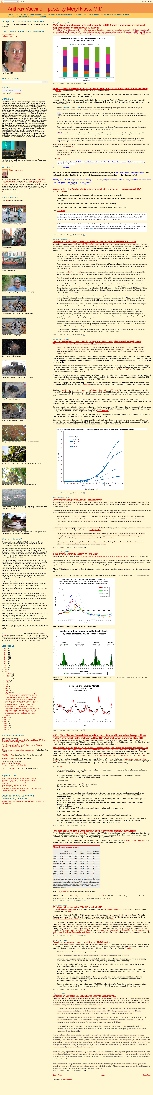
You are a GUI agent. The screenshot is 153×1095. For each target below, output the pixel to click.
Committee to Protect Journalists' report (67, 919)
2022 (6, 655)
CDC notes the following (60, 344)
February (8, 692)
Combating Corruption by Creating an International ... (21, 699)
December (9, 673)
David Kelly (57, 740)
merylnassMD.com (8, 35)
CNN (58, 158)
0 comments (79, 83)
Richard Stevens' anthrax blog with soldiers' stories (18, 780)
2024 (6, 651)
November (9, 675)
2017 (6, 665)
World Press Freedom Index (66, 909)
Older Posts (147, 1075)
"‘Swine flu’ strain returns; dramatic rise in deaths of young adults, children (103, 556)
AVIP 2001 (5, 783)
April (7, 688)
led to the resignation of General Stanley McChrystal (123, 930)
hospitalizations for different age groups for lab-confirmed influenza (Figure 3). (90, 390)
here (69, 911)
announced (132, 896)
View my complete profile (10, 192)
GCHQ (78, 108)
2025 (6, 649)
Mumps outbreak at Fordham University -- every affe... (21, 697)
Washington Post (95, 530)
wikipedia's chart (63, 891)
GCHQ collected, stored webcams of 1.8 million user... (21, 696)
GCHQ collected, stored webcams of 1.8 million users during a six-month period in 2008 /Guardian (100, 88)
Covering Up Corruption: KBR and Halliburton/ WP (77, 499)
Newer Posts (57, 1075)
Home (102, 1075)
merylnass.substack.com (10, 36)
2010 (6, 724)
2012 (6, 719)
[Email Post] (84, 83)
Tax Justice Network (74, 272)
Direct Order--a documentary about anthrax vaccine (19, 778)
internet (66, 110)
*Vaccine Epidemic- (8, 768)
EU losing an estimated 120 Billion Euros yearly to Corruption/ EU (84, 996)
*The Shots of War (8, 755)
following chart (82, 833)
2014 (6, 671)
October (8, 677)
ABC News (61, 191)
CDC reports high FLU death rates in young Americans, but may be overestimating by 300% (97, 341)
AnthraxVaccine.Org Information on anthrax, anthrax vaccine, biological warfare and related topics (22, 789)
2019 (6, 661)
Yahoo (60, 115)
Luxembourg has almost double (135, 840)
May (7, 686)
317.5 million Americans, (123, 369)
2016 (6, 667)
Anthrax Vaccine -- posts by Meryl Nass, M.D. (56, 9)
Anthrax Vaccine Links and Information (14, 785)
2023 (6, 653)
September (9, 679)
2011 (5, 721)
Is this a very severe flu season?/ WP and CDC (75, 554)
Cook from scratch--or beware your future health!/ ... (20, 712)
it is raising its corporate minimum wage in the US (87, 896)
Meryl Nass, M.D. (17, 170)
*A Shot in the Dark (8, 758)
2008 (6, 728)
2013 (6, 717)
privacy (111, 129)
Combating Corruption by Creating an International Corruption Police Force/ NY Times (94, 241)
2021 (6, 657)
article (58, 91)
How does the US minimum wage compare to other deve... (22, 708)
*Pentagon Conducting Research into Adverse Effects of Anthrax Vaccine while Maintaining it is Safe (23, 741)
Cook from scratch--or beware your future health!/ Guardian (81, 942)
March (8, 690)
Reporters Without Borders (114, 909)
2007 (6, 730)
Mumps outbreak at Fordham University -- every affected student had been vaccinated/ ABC (97, 189)
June (7, 684)
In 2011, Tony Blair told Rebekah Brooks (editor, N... (20, 706)
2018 (6, 663)
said (91, 228)
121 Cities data (103, 411)
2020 (6, 659)
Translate (17, 93)
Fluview (87, 384)
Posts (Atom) (67, 1080)
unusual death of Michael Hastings (77, 930)
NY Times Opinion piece (92, 244)
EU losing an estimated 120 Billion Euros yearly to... (21, 713)
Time (71, 146)
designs (4, 635)
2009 (6, 725)
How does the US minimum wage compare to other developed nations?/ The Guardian (94, 830)
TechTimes (61, 211)
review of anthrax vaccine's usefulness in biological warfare (21, 182)
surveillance (66, 108)
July (7, 682)
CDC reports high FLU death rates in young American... (21, 701)
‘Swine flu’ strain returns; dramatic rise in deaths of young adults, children (104, 30)
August (7, 681)
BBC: (61, 766)
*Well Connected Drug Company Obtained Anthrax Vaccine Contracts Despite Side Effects (22, 746)
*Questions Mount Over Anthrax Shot (14, 765)
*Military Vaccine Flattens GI (11, 763)
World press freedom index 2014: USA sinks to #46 (77, 907)
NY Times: (98, 1005)
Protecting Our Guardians (10, 787)
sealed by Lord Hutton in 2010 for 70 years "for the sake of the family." (120, 755)
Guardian (128, 948)
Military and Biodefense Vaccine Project (15, 782)
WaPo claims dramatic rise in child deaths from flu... (21, 694)
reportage (100, 930)
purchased (22, 637)
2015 (6, 669)
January (8, 715)
